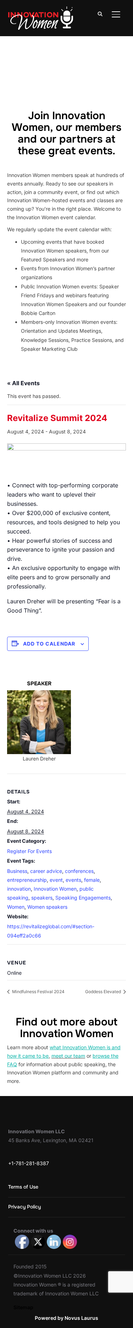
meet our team (68, 1056)
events (73, 880)
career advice (46, 871)
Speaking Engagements (83, 898)
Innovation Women (55, 889)
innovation (19, 889)
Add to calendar (49, 644)
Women (15, 907)
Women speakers (47, 907)
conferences (79, 871)
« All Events (23, 383)
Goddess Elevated (103, 991)
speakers (41, 898)
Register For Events (29, 851)
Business (17, 871)
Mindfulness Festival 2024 (38, 991)
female (92, 880)
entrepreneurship (27, 880)
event (56, 880)
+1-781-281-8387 (28, 1163)
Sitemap (23, 1307)
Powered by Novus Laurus (66, 1318)
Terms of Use (23, 1187)
